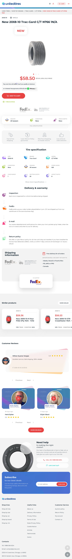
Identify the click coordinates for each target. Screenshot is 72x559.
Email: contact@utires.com (11, 549)
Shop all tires (6, 509)
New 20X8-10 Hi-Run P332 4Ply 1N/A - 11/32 (25, 320)
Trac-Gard (29, 11)
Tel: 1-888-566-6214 (8, 545)
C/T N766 (38, 11)
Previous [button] (18, 380)
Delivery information (34, 512)
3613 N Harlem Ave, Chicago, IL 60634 (14, 556)
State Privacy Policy (33, 523)
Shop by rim (6, 523)
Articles (29, 530)
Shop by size (6, 512)
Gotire (29, 537)
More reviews (36, 430)
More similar (64, 303)
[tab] (33, 74)
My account (59, 516)
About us (30, 509)
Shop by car (6, 516)
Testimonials (31, 533)
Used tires (6, 11)
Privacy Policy (31, 516)
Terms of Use (31, 519)
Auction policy (59, 509)
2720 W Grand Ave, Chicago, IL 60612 (14, 552)
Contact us (58, 519)
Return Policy (59, 512)
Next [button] (29, 380)
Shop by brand (18, 11)
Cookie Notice (31, 526)
